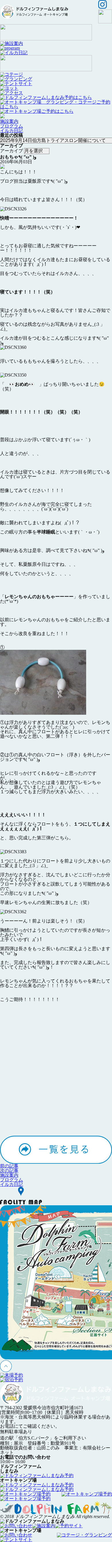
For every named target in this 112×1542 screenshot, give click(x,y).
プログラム (11, 125)
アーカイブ (11, 150)
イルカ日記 (11, 130)
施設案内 (9, 121)
